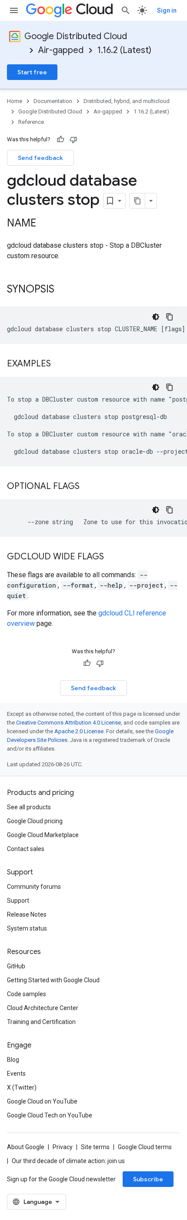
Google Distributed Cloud (75, 36)
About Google (25, 1147)
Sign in (167, 10)
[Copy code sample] (170, 317)
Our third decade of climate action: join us (68, 1160)
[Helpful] (60, 139)
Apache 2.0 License (79, 731)
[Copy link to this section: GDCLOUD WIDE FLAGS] (112, 557)
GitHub (16, 966)
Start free (32, 72)
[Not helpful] (73, 139)
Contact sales (25, 848)
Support (18, 900)
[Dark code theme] (156, 317)
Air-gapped (60, 50)
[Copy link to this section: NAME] (44, 224)
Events (16, 1073)
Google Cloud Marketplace (43, 834)
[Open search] (125, 10)
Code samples (26, 994)
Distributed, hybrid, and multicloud (126, 101)
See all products (29, 807)
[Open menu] (14, 10)
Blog (13, 1059)
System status (27, 928)
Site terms (95, 1147)
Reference (31, 122)
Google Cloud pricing (35, 821)
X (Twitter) (22, 1087)
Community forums (34, 886)
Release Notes (27, 914)
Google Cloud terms (145, 1147)
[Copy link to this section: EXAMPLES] (59, 364)
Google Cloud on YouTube (42, 1101)
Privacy (63, 1147)
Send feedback (40, 158)
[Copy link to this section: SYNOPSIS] (63, 290)
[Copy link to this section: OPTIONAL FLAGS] (88, 487)
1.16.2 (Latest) (124, 50)
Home (14, 101)
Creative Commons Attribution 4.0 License (68, 722)
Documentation (52, 101)
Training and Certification (41, 1021)
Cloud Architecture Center (42, 1007)
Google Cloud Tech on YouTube (49, 1115)
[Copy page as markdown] (137, 200)
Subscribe (148, 1179)
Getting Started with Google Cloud (53, 980)
